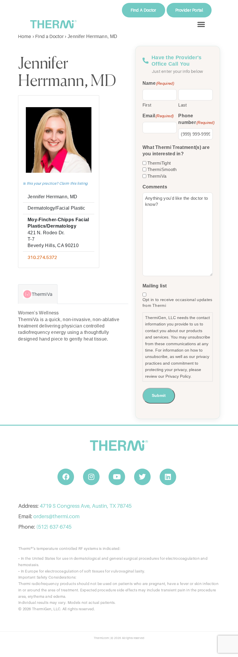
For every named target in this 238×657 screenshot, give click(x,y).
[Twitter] (142, 477)
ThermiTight (159, 163)
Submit (159, 395)
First (147, 104)
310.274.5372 (42, 257)
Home (24, 36)
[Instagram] (91, 477)
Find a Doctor (49, 36)
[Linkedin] (168, 477)
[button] (201, 24)
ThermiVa (156, 176)
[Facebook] (65, 477)
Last (182, 104)
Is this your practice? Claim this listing (55, 183)
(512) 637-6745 (53, 527)
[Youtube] (117, 477)
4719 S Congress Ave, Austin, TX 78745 (85, 506)
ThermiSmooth (162, 169)
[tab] (37, 294)
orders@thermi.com (56, 516)
